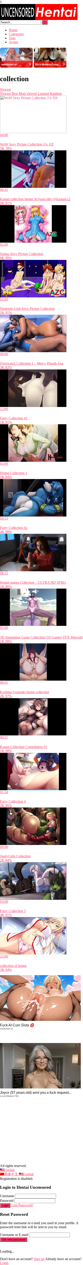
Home (13, 30)
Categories (16, 34)
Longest (43, 93)
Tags (12, 38)
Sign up (39, 1259)
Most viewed (28, 93)
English (9, 1170)
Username (7, 1196)
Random (56, 93)
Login (5, 1205)
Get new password (13, 1239)
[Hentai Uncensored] (38, 19)
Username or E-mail (14, 1235)
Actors (13, 42)
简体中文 (11, 1174)
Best (15, 93)
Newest (5, 89)
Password (7, 1200)
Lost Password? (22, 1205)
